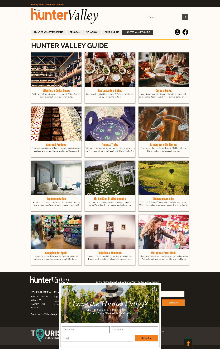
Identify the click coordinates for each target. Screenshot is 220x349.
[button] (154, 289)
